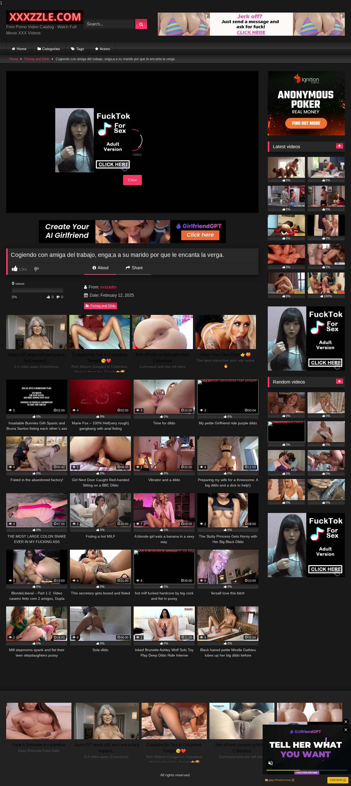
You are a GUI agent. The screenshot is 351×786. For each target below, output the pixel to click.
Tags (80, 49)
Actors (105, 49)
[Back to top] (335, 772)
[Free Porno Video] (44, 17)
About (102, 268)
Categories (51, 49)
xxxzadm (108, 287)
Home (21, 49)
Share (137, 268)
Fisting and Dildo (36, 59)
